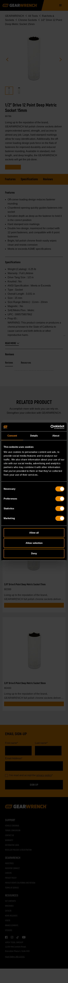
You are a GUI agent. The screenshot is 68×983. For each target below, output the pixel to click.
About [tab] (55, 435)
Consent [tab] (12, 435)
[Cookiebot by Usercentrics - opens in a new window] (50, 427)
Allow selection (34, 543)
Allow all (34, 532)
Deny (34, 553)
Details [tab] (34, 435)
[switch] (59, 498)
